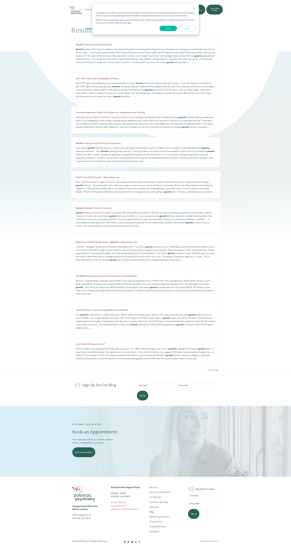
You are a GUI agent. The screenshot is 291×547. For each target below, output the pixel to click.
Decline (186, 28)
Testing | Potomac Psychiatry (94, 44)
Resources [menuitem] (154, 507)
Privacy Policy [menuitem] (155, 521)
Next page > (214, 370)
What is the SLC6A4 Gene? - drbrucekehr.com (97, 177)
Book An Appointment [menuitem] (159, 516)
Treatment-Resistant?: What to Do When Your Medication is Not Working (110, 112)
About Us (88, 10)
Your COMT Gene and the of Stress (97, 78)
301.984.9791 (120, 502)
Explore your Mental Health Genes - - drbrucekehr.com (106, 242)
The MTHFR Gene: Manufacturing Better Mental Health (102, 310)
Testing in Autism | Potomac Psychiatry (98, 143)
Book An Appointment (84, 452)
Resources (89, 28)
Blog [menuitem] (151, 512)
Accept (168, 28)
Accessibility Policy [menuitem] (157, 526)
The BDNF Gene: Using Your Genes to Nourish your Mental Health (106, 276)
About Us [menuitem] (153, 487)
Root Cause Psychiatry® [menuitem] (160, 492)
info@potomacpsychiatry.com (124, 509)
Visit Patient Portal (214, 10)
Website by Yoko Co (210, 541)
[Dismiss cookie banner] (194, 8)
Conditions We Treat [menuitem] (158, 502)
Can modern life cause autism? (90, 344)
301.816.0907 (120, 506)
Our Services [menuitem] (155, 497)
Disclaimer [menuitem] (154, 531)
